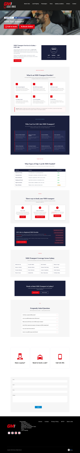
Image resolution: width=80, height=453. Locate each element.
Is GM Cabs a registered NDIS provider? (40, 314)
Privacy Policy (55, 421)
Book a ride (70, 421)
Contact (47, 421)
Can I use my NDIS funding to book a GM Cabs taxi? (40, 318)
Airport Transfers (25, 424)
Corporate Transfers (26, 425)
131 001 (11, 6)
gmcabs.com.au (54, 212)
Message (14, 395)
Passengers (23, 421)
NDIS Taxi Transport (26, 427)
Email (13, 384)
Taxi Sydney (24, 422)
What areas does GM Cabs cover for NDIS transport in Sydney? (40, 321)
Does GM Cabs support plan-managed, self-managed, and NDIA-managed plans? (40, 325)
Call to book (12, 27)
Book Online (28, 27)
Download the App (40, 216)
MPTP (62, 421)
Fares (22, 429)
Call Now (22, 216)
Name (13, 379)
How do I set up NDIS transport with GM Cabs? (40, 332)
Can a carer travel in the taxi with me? (40, 328)
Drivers (40, 421)
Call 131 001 (17, 60)
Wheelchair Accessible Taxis (28, 426)
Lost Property (24, 430)
